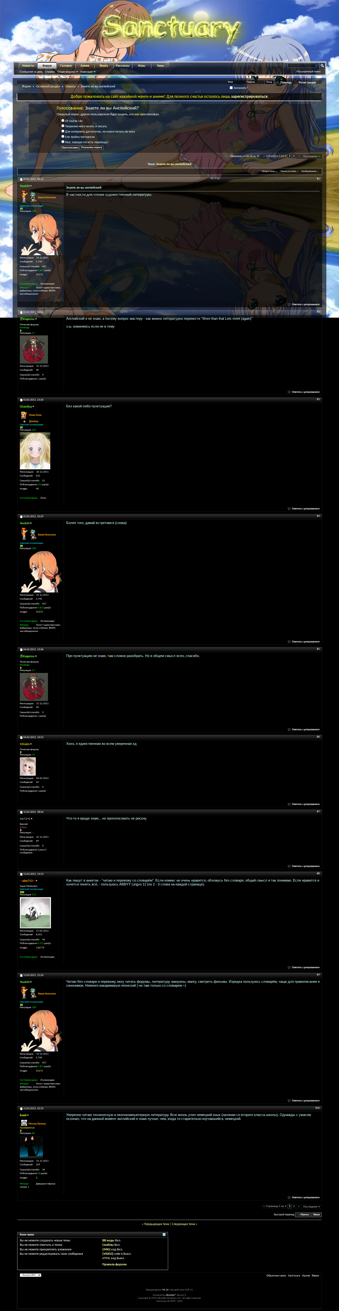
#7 (318, 811)
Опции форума (66, 71)
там (110, 656)
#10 (317, 1108)
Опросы (70, 86)
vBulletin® (171, 1295)
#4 (318, 516)
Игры (141, 65)
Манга (104, 65)
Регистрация (307, 82)
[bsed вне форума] (31, 1147)
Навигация (86, 71)
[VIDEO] (107, 1254)
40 (37, 489)
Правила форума (114, 1264)
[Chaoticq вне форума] (35, 450)
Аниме (84, 65)
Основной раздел (48, 86)
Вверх (316, 1214)
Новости (28, 65)
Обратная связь (276, 1275)
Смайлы (108, 1245)
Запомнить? (240, 87)
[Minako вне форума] (28, 766)
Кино (160, 65)
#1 (318, 179)
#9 (318, 975)
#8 (318, 873)
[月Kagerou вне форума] (34, 349)
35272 (39, 274)
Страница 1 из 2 (276, 155)
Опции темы (268, 171)
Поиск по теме (288, 171)
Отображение (308, 171)
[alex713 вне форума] (35, 912)
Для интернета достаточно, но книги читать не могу (99, 131)
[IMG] (106, 1249)
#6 (318, 737)
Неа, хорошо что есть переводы (86, 142)
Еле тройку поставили (79, 137)
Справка (50, 71)
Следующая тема (183, 1224)
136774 (40, 948)
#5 (318, 649)
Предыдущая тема (156, 1224)
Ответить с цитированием (306, 304)
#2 (318, 312)
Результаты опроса (91, 147)
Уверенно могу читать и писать (85, 126)
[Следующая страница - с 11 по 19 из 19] (299, 156)
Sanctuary (294, 1275)
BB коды (108, 1240)
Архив (306, 1275)
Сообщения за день (31, 71)
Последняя (310, 156)
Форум (47, 65)
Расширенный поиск (309, 71)
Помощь (286, 82)
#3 (318, 399)
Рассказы (122, 65)
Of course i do (73, 121)
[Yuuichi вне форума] (40, 234)
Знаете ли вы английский (173, 164)
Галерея (66, 65)
